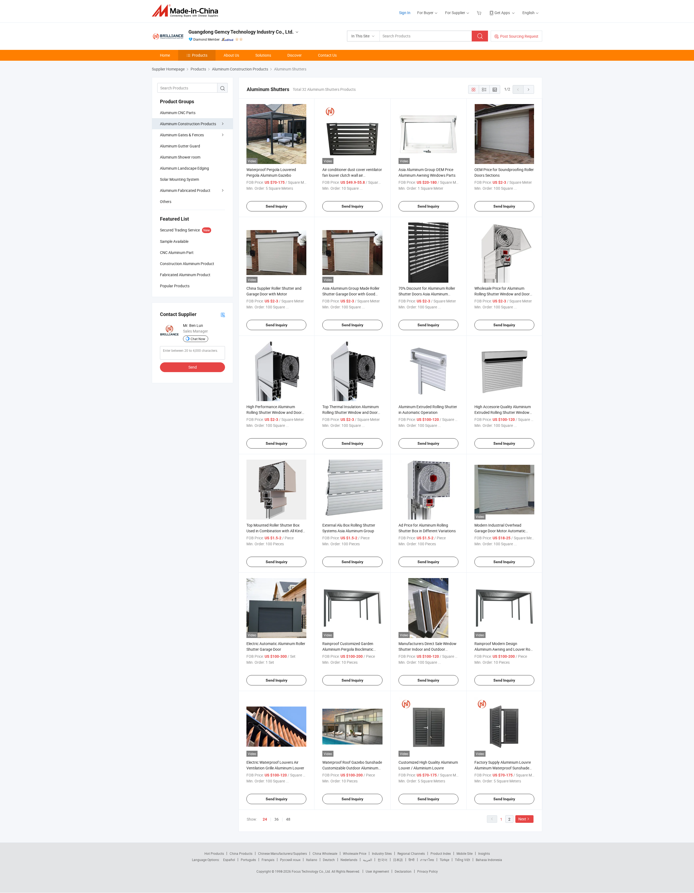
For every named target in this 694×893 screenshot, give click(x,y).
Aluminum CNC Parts (177, 112)
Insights (484, 853)
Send (192, 367)
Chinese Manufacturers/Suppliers (282, 853)
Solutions (263, 55)
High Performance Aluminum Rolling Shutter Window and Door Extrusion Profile (274, 412)
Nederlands (348, 859)
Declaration (403, 871)
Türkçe (444, 859)
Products (199, 55)
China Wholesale (325, 853)
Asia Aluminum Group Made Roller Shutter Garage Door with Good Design (351, 294)
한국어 (382, 859)
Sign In (404, 12)
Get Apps (502, 12)
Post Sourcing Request (519, 36)
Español (229, 859)
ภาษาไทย (427, 859)
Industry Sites (382, 853)
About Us (231, 55)
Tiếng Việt (462, 859)
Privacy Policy (427, 871)
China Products (241, 853)
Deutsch (329, 859)
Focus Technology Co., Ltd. (312, 871)
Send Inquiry (276, 206)
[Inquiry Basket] (480, 12)
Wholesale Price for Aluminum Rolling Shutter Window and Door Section (502, 294)
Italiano (311, 859)
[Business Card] (223, 314)
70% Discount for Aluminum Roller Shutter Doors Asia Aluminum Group (427, 294)
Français (268, 859)
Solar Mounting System (179, 179)
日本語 (398, 859)
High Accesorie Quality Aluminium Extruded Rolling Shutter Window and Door (502, 412)
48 (288, 819)
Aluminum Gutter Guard (180, 146)
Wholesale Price (354, 853)
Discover (294, 55)
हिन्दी (412, 859)
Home (165, 55)
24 (265, 819)
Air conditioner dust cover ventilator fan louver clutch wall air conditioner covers (352, 175)
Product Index (440, 853)
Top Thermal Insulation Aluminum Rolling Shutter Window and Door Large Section (350, 412)
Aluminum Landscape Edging (184, 168)
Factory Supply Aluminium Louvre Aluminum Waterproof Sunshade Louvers (502, 768)
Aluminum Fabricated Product (185, 190)
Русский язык (290, 859)
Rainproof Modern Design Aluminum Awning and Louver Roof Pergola (504, 649)
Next (522, 818)
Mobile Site (465, 853)
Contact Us (327, 55)
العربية (367, 859)
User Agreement (377, 871)
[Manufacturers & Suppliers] (186, 10)
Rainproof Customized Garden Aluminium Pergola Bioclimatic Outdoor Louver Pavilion (347, 649)
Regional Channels (411, 853)
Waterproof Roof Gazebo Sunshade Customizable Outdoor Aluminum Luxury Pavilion (352, 768)
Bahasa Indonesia (489, 859)
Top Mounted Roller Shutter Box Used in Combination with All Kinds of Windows (275, 531)
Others (165, 201)
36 (276, 819)
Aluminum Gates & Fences (182, 134)
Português (248, 859)
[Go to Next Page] (528, 89)
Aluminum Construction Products (188, 123)
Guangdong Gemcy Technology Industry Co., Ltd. (241, 32)
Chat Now (198, 339)
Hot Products (214, 853)
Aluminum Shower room (180, 157)
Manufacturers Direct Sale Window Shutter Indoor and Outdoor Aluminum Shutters (428, 649)
